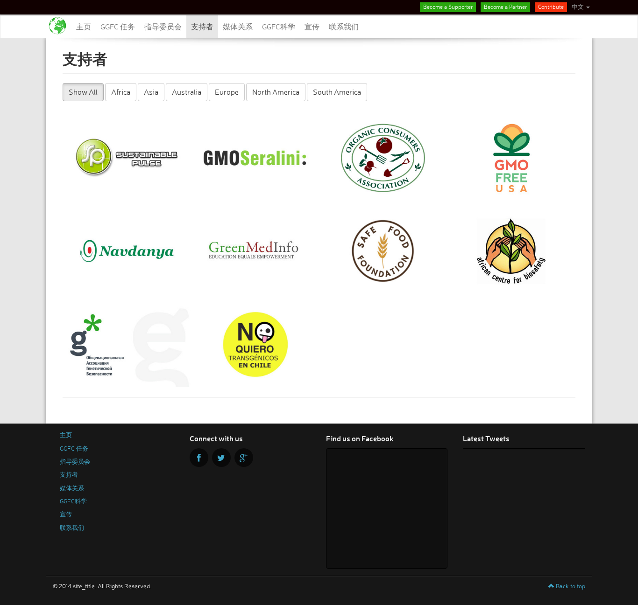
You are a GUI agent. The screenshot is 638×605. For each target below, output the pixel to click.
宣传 (312, 26)
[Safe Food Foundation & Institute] (383, 250)
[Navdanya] (127, 250)
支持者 (202, 26)
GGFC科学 (278, 26)
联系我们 (344, 26)
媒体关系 (238, 26)
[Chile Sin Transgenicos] (255, 343)
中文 (578, 6)
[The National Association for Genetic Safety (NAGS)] (127, 343)
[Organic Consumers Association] (383, 157)
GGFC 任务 (117, 26)
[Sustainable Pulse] (127, 157)
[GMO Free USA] (511, 157)
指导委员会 (163, 26)
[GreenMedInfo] (255, 250)
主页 (83, 26)
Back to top (569, 586)
